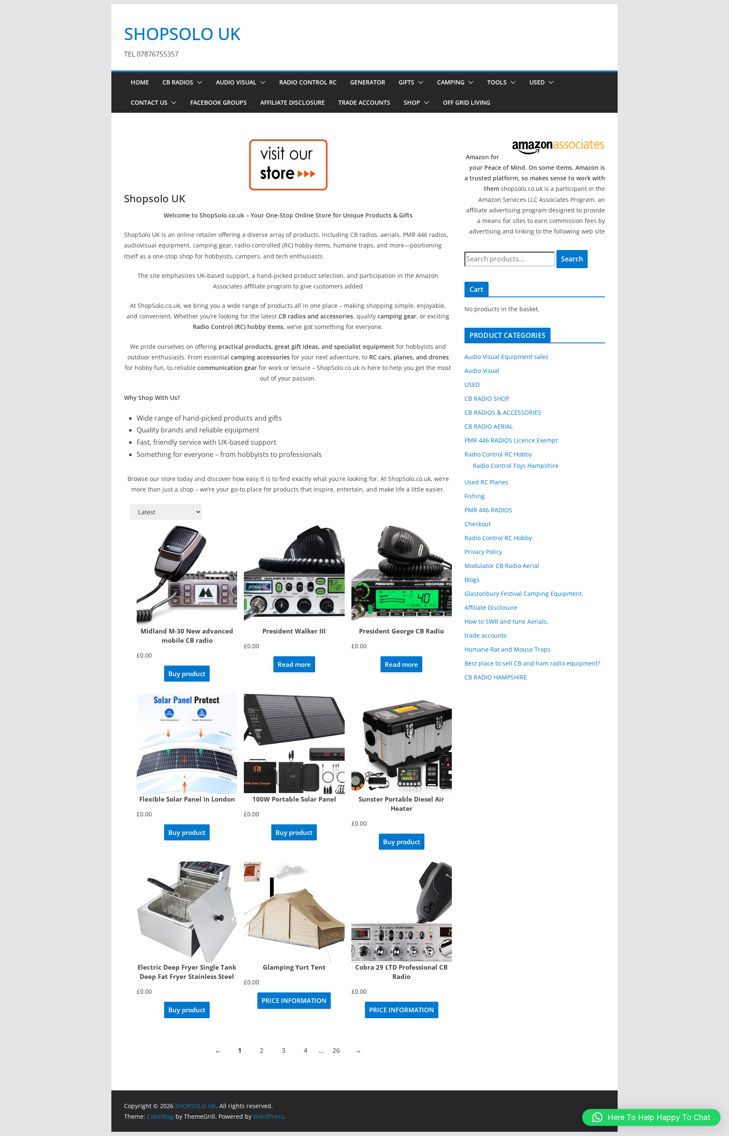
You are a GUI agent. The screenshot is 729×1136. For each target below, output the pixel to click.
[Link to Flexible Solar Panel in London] (187, 743)
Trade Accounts (364, 102)
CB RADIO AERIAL (488, 426)
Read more (294, 664)
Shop (412, 102)
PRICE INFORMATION (294, 1000)
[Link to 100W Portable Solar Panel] (294, 743)
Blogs (472, 580)
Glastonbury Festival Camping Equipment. (523, 594)
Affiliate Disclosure (292, 102)
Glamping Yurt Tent (294, 967)
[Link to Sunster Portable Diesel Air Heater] (401, 743)
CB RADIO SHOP (486, 398)
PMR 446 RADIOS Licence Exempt (511, 440)
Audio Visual (236, 82)
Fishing (474, 496)
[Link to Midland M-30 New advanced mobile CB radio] (187, 575)
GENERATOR (367, 82)
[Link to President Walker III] (294, 575)
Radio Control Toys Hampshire (516, 466)
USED (537, 82)
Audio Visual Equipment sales (506, 357)
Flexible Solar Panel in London (187, 799)
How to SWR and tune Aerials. (506, 621)
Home (140, 82)
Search (572, 259)
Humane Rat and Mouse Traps (507, 649)
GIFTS (406, 82)
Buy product (186, 673)
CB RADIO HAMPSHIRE (495, 677)
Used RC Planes (486, 482)
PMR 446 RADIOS (488, 510)
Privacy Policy (483, 552)
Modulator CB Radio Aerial (501, 566)
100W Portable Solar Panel (294, 799)
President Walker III (294, 631)
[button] (197, 82)
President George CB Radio (401, 631)
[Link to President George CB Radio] (401, 575)
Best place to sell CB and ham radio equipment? (532, 663)
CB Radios (177, 82)
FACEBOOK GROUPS (218, 102)
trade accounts (485, 635)
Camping (450, 82)
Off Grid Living (466, 102)
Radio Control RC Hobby (498, 454)
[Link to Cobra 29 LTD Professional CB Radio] (401, 912)
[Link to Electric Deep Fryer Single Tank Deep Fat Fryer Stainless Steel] (187, 912)
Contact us (149, 102)
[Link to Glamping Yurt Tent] (294, 912)
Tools (497, 82)
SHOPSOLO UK (182, 33)
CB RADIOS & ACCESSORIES (502, 412)
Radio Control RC (308, 82)
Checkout (477, 524)
